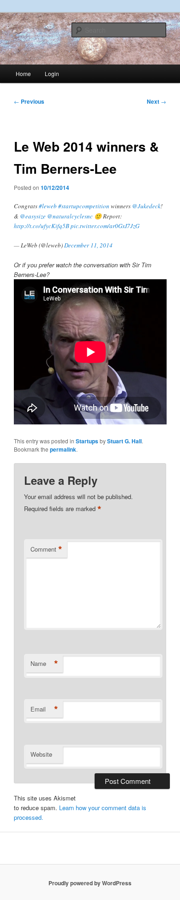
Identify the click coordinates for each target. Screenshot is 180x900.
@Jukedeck (146, 206)
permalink (63, 449)
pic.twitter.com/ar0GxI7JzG (105, 226)
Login (52, 73)
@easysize (33, 216)
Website (41, 754)
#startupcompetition (83, 206)
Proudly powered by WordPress (90, 883)
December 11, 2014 (88, 245)
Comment (46, 549)
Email (44, 709)
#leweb (48, 206)
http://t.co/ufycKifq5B (41, 226)
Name (44, 663)
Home (23, 73)
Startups (87, 441)
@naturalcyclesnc (70, 216)
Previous (29, 101)
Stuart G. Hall (124, 441)
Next (156, 101)
